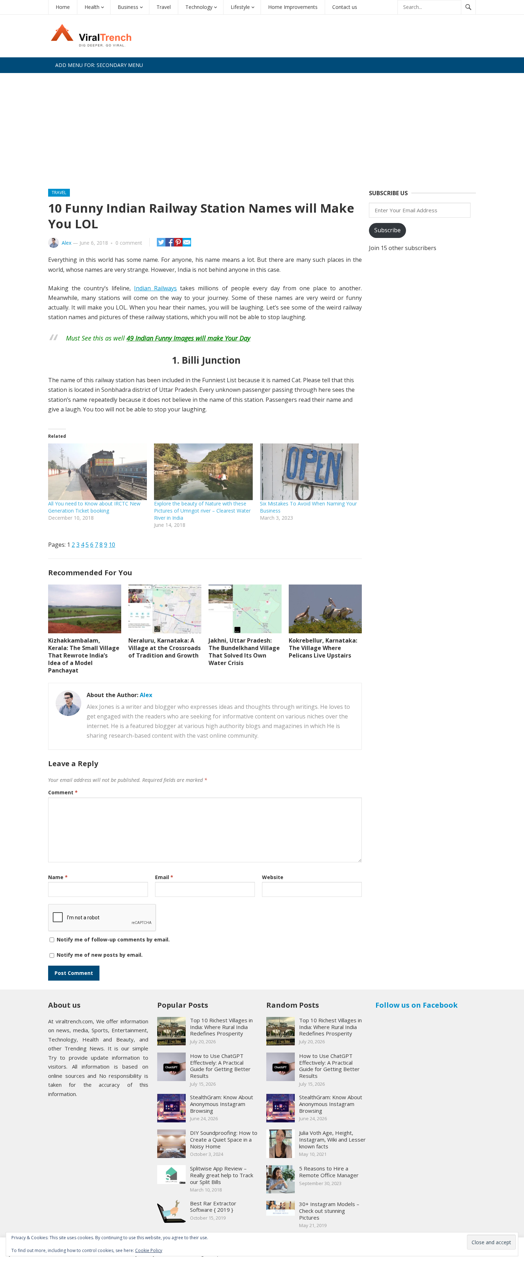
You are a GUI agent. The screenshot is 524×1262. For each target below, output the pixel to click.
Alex (66, 242)
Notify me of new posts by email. (100, 954)
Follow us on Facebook (416, 1005)
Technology (198, 7)
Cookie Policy (148, 1250)
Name (58, 877)
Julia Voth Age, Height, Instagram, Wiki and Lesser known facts (332, 1139)
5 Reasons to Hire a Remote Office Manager (329, 1172)
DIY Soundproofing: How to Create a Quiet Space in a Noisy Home (223, 1139)
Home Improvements (293, 7)
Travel (163, 7)
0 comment (128, 242)
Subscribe (387, 230)
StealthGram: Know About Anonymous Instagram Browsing (221, 1104)
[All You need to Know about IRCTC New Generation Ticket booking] (97, 471)
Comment (63, 792)
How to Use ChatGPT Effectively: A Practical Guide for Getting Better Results (220, 1065)
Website (272, 877)
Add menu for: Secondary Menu (99, 65)
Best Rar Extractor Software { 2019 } (213, 1207)
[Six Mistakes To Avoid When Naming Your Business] (309, 471)
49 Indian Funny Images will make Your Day (188, 338)
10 (112, 545)
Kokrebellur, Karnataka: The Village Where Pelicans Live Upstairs (323, 648)
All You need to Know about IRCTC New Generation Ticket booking (94, 507)
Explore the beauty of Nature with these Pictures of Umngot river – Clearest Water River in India (202, 510)
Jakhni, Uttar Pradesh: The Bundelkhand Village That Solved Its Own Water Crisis (244, 651)
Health (91, 7)
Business (128, 7)
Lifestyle (240, 7)
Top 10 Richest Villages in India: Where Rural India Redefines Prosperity (221, 1027)
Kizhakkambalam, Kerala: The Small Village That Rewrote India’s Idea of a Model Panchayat (83, 655)
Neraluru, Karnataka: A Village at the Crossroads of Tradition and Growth (164, 648)
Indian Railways (155, 288)
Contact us (344, 7)
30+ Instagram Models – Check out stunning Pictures (329, 1210)
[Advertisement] (262, 126)
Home (63, 7)
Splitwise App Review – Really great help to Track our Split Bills (221, 1175)
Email (164, 877)
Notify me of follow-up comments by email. (113, 939)
